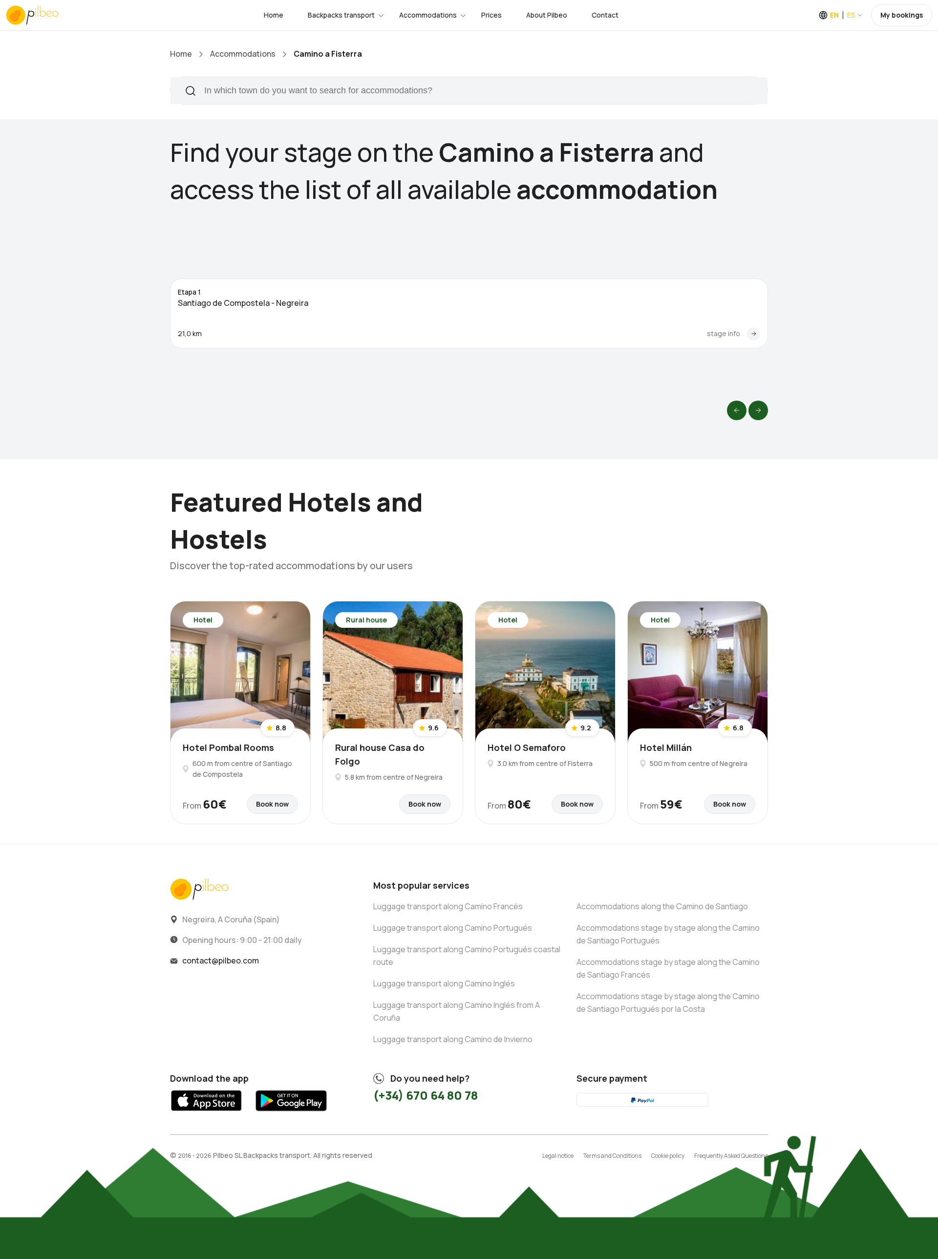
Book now (272, 804)
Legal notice (558, 1156)
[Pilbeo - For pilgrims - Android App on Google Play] (291, 1113)
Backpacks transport (341, 15)
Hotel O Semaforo (527, 747)
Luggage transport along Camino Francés (448, 906)
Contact (605, 15)
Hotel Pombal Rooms (228, 747)
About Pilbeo (546, 15)
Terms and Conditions (612, 1156)
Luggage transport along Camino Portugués (452, 927)
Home (273, 15)
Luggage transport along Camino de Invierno (453, 1039)
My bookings (901, 15)
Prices (491, 15)
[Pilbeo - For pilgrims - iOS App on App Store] (206, 1113)
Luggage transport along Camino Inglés (444, 983)
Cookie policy (667, 1156)
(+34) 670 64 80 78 (425, 1095)
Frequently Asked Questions (731, 1156)
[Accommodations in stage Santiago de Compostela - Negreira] (753, 334)
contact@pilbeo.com (220, 960)
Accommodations (428, 15)
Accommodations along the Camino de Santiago (662, 906)
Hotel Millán (666, 747)
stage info (723, 333)
